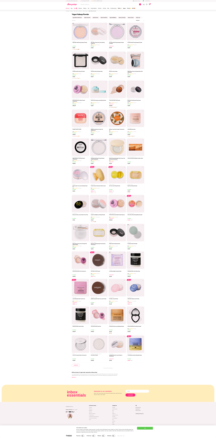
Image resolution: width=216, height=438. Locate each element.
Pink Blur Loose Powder (113, 298)
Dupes (124, 8)
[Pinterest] (68, 411)
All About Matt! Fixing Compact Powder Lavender (116, 43)
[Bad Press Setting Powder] (135, 174)
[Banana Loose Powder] (117, 60)
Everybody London (94, 297)
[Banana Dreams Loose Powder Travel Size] (80, 203)
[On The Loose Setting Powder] (117, 174)
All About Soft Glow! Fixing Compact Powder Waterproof (97, 159)
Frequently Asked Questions (94, 416)
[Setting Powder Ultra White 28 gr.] (135, 260)
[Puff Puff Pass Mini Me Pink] (99, 315)
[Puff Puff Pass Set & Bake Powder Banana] (117, 203)
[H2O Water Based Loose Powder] (135, 287)
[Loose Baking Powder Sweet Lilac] (80, 287)
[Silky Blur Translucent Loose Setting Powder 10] (99, 31)
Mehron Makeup (75, 325)
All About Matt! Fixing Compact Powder (135, 42)
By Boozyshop (113, 8)
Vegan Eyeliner (95, 17)
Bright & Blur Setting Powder (114, 243)
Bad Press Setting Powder (132, 185)
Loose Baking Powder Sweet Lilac (79, 298)
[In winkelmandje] (87, 38)
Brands (67, 8)
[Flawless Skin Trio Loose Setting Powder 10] (80, 174)
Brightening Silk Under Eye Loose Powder (98, 298)
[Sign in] (144, 4)
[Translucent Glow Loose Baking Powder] (117, 315)
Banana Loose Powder (113, 71)
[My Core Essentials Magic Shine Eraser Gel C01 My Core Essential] (117, 147)
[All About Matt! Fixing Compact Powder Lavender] (117, 31)
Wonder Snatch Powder (77, 129)
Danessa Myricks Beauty (113, 99)
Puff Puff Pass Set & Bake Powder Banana (117, 214)
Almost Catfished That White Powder (134, 326)
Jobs (90, 419)
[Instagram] (66, 411)
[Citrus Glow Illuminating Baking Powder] (135, 203)
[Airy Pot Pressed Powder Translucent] (80, 344)
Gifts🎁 (133, 8)
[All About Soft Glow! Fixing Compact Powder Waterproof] (99, 147)
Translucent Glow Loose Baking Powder (116, 326)
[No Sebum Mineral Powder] (135, 232)
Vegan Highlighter (113, 17)
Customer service (92, 405)
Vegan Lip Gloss (131, 17)
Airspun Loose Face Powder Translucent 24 (116, 130)
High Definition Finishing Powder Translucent (79, 159)
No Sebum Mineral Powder (132, 243)
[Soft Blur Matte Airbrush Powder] (80, 60)
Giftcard (113, 407)
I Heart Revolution (131, 213)
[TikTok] (73, 411)
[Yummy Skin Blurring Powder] (117, 89)
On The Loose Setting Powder (114, 185)
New (71, 8)
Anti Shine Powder (94, 355)
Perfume (99, 8)
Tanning (104, 8)
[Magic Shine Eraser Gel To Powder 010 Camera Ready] (80, 232)
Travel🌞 (129, 8)
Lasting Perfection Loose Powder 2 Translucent (115, 356)
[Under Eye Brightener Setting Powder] (99, 203)
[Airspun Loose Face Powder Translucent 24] (117, 118)
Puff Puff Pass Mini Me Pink (96, 326)
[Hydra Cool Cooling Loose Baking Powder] (99, 89)
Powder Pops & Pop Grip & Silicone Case (98, 185)
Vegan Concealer (87, 17)
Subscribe (130, 395)
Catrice (74, 70)
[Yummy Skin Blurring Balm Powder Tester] (135, 147)
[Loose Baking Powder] (135, 118)
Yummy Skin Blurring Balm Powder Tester (135, 158)
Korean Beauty (94, 8)
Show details (120, 435)
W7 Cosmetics (75, 213)
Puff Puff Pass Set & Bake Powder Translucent (79, 101)
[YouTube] (70, 411)
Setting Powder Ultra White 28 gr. (134, 271)
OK (145, 428)
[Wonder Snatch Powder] (80, 118)
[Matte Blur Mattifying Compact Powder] (80, 31)
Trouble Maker (111, 184)
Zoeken (140, 4)
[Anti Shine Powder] (99, 344)
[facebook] (72, 411)
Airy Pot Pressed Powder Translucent (79, 355)
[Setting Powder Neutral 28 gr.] (80, 315)
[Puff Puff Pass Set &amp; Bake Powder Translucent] (80, 89)
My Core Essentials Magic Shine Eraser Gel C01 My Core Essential (117, 159)
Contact (90, 407)
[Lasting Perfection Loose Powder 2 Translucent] (117, 344)
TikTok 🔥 (120, 8)
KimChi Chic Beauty (76, 99)
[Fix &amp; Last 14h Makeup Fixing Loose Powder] (135, 89)
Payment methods (92, 413)
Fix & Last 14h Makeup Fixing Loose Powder (134, 101)
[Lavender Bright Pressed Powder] (117, 260)
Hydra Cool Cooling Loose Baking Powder (98, 100)
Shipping (90, 410)
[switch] (93, 436)
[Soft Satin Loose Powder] (99, 260)
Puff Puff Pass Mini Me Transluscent (79, 271)
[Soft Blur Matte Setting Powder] (99, 60)
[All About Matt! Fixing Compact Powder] (135, 31)
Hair (88, 8)
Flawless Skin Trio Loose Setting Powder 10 (80, 186)
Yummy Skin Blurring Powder (114, 100)
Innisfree (129, 242)
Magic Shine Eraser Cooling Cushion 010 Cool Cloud (135, 72)
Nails (108, 8)
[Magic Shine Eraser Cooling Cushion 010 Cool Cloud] (135, 60)
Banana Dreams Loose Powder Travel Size (80, 214)
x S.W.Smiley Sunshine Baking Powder (135, 355)
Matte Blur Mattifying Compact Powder (80, 42)
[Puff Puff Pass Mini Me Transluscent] (80, 260)
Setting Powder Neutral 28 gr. (78, 326)
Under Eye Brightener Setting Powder (98, 214)
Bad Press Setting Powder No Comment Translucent (98, 244)
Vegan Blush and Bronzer (77, 17)
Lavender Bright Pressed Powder (115, 271)
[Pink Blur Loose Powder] (117, 287)
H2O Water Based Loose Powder (133, 298)
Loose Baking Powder (132, 129)
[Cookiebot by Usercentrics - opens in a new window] (69, 436)
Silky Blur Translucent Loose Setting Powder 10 (98, 43)
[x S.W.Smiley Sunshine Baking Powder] (135, 344)
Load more (76, 365)
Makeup (84, 8)
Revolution (93, 99)
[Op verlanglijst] (88, 24)
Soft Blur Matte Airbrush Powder (79, 71)
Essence (74, 41)
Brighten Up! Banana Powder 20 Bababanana (97, 130)
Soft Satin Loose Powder (95, 271)
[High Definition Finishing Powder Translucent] (80, 147)
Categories (114, 405)
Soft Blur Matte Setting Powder (97, 71)
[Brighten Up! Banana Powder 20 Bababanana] (99, 118)
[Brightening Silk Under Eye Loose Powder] (99, 287)
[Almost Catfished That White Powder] (135, 315)
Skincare (80, 8)
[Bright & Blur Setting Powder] (117, 232)
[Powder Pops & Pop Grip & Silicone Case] (99, 174)
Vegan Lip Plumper (122, 17)
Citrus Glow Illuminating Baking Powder (135, 214)
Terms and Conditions (93, 418)
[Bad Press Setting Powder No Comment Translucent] (99, 232)
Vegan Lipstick (138, 17)
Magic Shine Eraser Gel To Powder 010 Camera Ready (80, 244)
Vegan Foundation (104, 17)
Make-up (113, 413)
